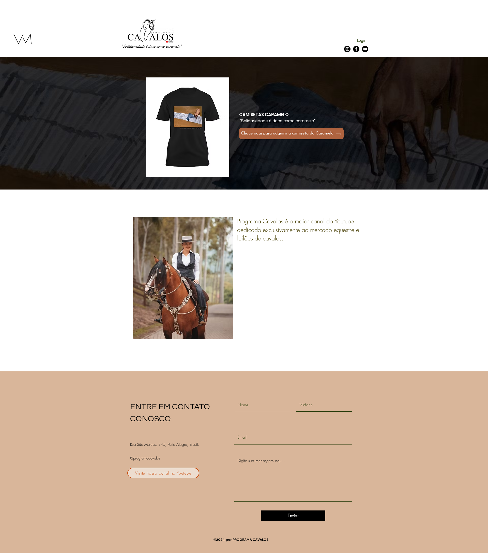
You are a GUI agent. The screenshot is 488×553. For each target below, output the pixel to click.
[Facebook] (356, 49)
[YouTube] (365, 49)
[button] (187, 127)
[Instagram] (347, 49)
